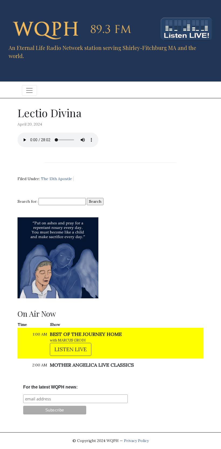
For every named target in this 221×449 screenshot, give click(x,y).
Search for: (27, 201)
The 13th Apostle (56, 178)
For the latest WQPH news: (50, 387)
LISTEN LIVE (70, 349)
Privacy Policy (136, 440)
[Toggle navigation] (29, 90)
